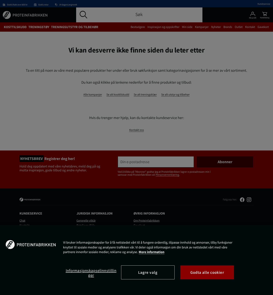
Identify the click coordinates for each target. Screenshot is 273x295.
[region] (136, 260)
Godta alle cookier (207, 272)
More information (151, 252)
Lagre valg (147, 272)
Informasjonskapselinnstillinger (91, 273)
